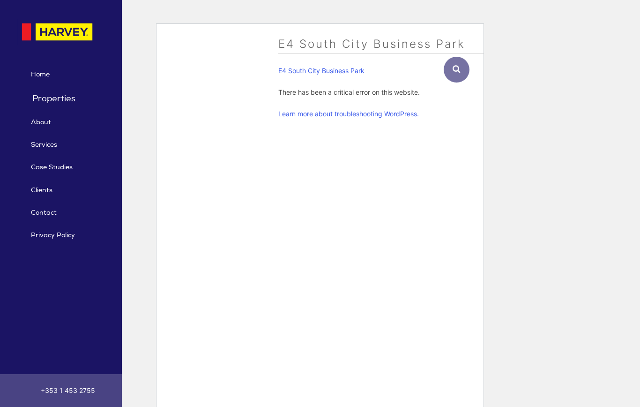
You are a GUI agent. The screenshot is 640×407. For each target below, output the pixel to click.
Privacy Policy (53, 235)
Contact (44, 213)
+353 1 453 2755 (67, 390)
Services (44, 145)
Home (40, 74)
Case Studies (52, 167)
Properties (53, 98)
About (41, 122)
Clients (41, 190)
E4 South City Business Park (321, 71)
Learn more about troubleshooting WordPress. (348, 114)
